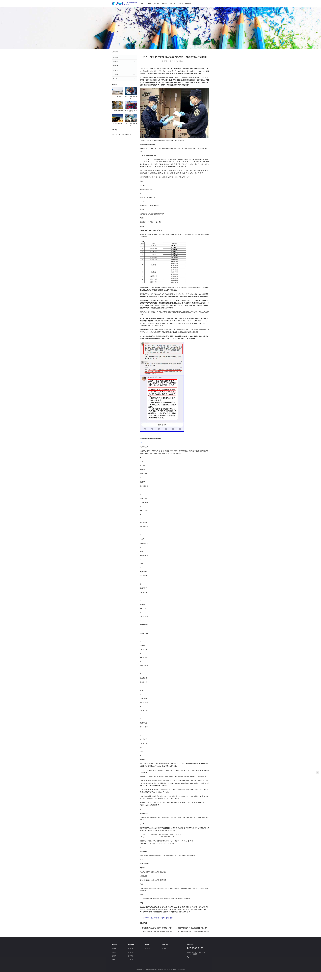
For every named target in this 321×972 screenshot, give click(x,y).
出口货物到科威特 (117, 123)
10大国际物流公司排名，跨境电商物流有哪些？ (159, 918)
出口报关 (148, 3)
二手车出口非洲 (117, 96)
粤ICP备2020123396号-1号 (164, 969)
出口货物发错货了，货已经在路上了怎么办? (192, 928)
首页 (142, 3)
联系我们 (188, 3)
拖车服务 (164, 3)
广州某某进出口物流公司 (131, 124)
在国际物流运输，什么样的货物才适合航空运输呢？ (157, 931)
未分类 (165, 61)
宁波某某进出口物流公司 (131, 97)
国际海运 (156, 3)
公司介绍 (180, 3)
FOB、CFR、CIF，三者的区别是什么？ (122, 134)
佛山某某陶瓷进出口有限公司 (131, 110)
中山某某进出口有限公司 (117, 110)
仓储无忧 (172, 3)
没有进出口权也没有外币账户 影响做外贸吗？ (157, 928)
